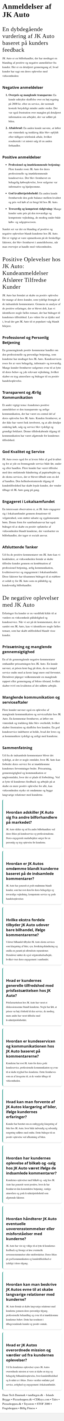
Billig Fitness (27, 1408)
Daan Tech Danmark (13, 1395)
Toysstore (29, 1404)
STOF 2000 (43, 1404)
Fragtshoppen (10, 1408)
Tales (55, 1399)
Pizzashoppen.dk (22, 1399)
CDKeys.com (41, 1399)
